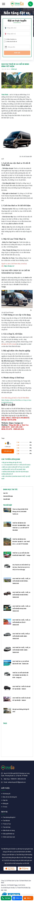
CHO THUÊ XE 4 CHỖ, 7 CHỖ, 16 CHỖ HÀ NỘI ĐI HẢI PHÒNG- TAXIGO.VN (21, 581)
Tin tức (5, 807)
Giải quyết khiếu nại (8, 833)
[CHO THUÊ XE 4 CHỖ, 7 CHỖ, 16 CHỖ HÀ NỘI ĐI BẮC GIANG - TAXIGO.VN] (7, 649)
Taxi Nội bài (6, 820)
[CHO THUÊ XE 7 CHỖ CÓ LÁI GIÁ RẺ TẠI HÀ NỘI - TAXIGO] (7, 687)
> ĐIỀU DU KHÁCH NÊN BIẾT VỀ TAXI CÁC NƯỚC (15, 467)
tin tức (5, 493)
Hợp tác (5, 800)
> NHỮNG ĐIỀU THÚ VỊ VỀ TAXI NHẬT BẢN (13, 469)
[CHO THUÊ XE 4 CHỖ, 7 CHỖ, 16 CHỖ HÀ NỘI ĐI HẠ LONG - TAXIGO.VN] (7, 608)
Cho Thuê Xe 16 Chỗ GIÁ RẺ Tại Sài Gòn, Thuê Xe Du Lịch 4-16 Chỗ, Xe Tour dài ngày (21, 567)
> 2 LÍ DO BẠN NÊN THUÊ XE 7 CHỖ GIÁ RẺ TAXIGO (15, 465)
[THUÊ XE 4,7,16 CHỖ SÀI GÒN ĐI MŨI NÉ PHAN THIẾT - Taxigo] (7, 554)
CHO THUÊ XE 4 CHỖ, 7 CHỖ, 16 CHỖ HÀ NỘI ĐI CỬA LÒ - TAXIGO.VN (21, 622)
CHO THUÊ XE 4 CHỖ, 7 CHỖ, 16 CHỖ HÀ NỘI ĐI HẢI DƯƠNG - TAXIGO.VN (21, 594)
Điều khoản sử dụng (9, 830)
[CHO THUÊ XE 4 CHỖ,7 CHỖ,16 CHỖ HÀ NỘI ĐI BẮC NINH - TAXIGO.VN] (7, 634)
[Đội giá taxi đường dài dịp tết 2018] (7, 710)
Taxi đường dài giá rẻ (9, 817)
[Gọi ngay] (30, 3)
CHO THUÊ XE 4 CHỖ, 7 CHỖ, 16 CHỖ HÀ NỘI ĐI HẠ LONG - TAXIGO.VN (21, 608)
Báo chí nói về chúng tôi (10, 797)
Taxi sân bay (6, 827)
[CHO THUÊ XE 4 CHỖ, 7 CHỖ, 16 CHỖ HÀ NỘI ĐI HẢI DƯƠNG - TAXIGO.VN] (7, 593)
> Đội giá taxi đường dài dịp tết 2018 (11, 462)
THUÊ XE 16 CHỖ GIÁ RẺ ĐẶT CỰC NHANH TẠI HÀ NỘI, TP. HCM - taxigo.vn (20, 675)
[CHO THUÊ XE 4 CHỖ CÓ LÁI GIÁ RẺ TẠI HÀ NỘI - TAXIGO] (7, 699)
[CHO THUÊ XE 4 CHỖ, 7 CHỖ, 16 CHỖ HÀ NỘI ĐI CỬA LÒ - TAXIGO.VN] (7, 621)
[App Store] (9, 869)
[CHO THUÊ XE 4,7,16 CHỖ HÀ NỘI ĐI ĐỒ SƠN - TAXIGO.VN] (7, 663)
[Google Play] (24, 869)
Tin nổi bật (6, 499)
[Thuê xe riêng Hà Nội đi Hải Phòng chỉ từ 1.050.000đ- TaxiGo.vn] (7, 510)
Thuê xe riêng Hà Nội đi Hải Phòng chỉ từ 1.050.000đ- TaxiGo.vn (20, 511)
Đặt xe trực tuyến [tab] (17, 20)
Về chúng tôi (6, 793)
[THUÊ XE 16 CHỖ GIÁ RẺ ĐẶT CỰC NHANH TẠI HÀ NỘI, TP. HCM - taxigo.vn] (7, 674)
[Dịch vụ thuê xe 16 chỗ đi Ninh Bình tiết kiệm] (17, 80)
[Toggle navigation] (3, 3)
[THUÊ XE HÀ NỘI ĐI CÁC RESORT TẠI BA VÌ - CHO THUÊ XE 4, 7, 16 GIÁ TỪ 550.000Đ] (7, 542)
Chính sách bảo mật (9, 837)
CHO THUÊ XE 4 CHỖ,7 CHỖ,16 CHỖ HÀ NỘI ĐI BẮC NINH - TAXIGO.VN (21, 636)
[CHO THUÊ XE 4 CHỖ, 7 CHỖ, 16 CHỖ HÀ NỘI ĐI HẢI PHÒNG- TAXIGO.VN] (7, 579)
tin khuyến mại (8, 496)
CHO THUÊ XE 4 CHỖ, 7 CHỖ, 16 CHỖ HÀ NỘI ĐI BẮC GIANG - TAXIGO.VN (21, 650)
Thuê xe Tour (7, 824)
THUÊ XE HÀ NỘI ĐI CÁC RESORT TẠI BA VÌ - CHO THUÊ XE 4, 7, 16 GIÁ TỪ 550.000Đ (21, 541)
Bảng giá (5, 803)
